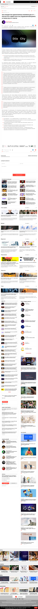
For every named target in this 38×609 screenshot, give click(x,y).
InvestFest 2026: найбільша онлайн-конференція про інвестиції (29, 310)
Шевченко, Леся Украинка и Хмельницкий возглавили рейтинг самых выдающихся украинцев (13, 194)
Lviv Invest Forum (27, 315)
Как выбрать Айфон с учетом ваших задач (4, 571)
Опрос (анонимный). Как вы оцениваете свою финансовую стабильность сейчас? (9, 476)
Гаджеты (2, 564)
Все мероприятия (28, 353)
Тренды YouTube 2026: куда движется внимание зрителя (28, 458)
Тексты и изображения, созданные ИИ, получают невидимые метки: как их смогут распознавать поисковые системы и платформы (11, 375)
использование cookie (10, 608)
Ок (35, 607)
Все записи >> (27, 207)
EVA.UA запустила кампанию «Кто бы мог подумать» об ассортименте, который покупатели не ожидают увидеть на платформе (28, 411)
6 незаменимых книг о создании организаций (9, 417)
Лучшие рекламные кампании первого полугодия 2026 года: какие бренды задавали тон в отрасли (28, 426)
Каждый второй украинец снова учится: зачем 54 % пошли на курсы (11, 371)
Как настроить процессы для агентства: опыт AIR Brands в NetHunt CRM (28, 444)
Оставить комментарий (5, 484)
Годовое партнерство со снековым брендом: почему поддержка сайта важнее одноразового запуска (14, 582)
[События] (35, 1)
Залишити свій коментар (32, 155)
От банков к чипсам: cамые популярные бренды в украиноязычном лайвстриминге (11, 378)
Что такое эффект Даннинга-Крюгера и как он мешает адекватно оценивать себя (14, 593)
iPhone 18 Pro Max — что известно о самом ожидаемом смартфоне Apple (24, 571)
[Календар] (33, 1)
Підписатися (5, 401)
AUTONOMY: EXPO (28, 326)
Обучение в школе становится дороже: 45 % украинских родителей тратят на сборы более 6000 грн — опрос (11, 354)
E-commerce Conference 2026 (30, 337)
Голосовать (5, 483)
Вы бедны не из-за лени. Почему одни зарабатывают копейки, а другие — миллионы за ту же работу (28, 529)
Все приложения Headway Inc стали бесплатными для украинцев (12, 203)
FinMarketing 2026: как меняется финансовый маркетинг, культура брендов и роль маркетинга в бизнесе (31, 203)
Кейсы (1, 575)
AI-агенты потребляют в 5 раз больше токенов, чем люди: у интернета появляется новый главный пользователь (12, 186)
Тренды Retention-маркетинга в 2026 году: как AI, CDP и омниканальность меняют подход (28, 514)
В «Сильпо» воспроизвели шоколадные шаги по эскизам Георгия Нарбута (11, 382)
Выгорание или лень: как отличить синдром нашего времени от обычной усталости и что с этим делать (4, 593)
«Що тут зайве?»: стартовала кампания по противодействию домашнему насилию (10, 357)
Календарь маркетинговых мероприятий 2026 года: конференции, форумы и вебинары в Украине (11, 347)
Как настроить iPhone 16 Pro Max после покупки (14, 571)
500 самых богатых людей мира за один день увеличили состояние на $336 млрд (9, 425)
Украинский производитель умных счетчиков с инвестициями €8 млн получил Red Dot (11, 385)
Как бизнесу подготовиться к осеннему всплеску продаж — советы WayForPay (10, 360)
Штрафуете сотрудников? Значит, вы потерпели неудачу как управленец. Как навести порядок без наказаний (28, 500)
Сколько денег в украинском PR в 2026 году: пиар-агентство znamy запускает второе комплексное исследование (11, 365)
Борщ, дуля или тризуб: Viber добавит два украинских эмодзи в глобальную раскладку (31, 194)
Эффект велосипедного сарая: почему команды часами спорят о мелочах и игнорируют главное (23, 593)
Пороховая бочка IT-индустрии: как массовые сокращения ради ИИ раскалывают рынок (9, 432)
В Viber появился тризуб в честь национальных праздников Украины (12, 199)
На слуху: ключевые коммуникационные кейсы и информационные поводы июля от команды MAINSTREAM (28, 383)
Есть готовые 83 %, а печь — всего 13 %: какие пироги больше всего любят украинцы (13, 191)
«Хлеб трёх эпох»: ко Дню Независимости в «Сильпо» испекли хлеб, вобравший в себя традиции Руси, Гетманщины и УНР (31, 199)
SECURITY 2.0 (27, 343)
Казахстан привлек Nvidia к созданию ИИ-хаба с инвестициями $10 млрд (9, 421)
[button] (36, 207)
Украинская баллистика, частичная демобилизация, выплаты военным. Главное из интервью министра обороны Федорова (9, 413)
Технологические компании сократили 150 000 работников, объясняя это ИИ (9, 429)
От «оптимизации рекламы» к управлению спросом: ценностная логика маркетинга (27, 486)
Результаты (13, 483)
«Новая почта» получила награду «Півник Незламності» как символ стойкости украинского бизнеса (31, 182)
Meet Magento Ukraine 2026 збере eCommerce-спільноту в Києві (30, 321)
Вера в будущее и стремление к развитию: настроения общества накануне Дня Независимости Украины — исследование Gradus (10, 350)
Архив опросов (4, 485)
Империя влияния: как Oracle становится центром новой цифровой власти (27, 543)
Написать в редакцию (6, 151)
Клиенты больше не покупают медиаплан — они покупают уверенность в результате (28, 472)
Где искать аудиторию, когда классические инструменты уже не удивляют (23, 582)
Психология (2, 586)
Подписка (36, 1)
